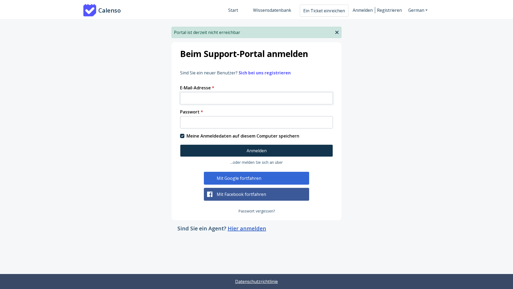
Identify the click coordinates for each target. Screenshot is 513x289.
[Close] (337, 32)
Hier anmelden (247, 228)
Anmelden (363, 10)
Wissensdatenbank (272, 10)
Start (233, 10)
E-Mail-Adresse (197, 88)
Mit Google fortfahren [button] (239, 178)
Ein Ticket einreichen (324, 11)
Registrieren (389, 10)
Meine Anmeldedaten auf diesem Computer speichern (242, 136)
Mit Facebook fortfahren (241, 194)
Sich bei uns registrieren (265, 73)
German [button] (416, 10)
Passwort (191, 112)
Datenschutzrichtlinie (256, 281)
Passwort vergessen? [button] (256, 211)
